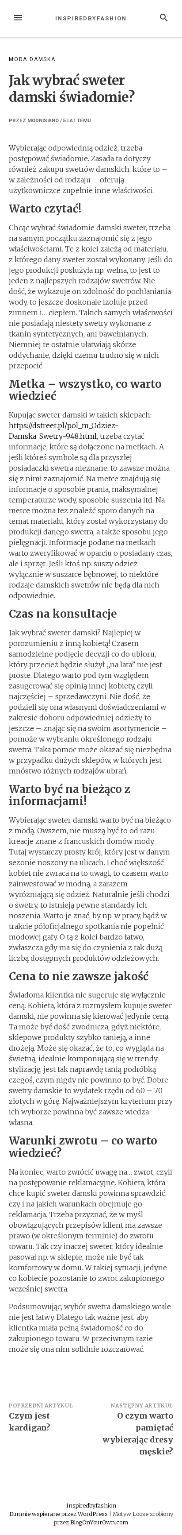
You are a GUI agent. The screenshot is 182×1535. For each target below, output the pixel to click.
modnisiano (43, 121)
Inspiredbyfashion (91, 18)
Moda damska (32, 59)
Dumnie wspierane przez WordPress (59, 1513)
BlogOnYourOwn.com (99, 1522)
